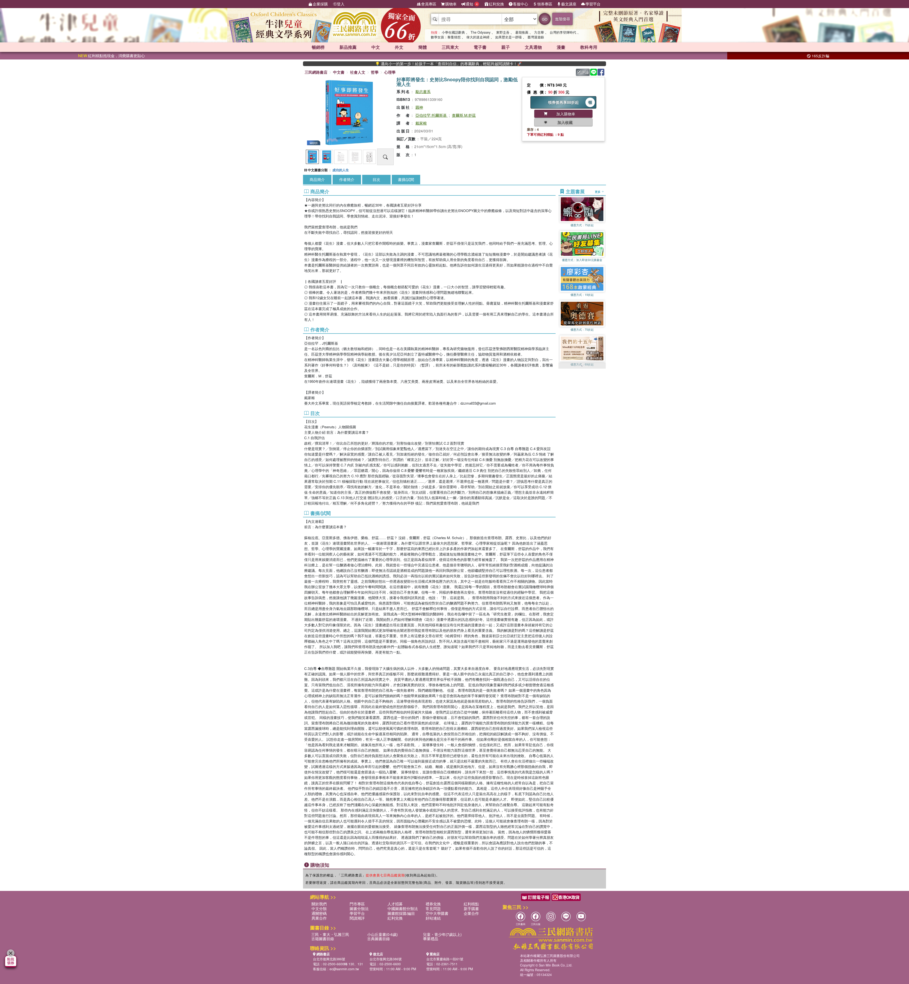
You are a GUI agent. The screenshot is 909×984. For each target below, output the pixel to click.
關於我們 (319, 904)
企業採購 (320, 4)
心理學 (390, 72)
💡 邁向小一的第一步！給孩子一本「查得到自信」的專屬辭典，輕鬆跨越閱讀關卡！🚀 (383, 63)
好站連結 (433, 918)
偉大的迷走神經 (478, 37)
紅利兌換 (496, 4)
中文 (375, 47)
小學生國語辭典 (453, 32)
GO (545, 19)
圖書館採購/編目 (401, 913)
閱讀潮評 (357, 918)
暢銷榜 (318, 47)
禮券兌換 (433, 904)
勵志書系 (423, 91)
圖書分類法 (359, 908)
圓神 (419, 107)
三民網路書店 (316, 72)
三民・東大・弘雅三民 (330, 934)
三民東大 (450, 47)
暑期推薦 (521, 32)
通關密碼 (319, 913)
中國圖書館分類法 (403, 908)
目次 (376, 179)
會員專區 (428, 4)
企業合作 (471, 913)
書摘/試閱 (406, 179)
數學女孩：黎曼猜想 (446, 37)
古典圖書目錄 (378, 938)
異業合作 (319, 918)
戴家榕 (421, 123)
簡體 (422, 47)
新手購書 (471, 908)
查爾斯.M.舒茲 (464, 115)
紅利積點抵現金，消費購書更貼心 (111, 55)
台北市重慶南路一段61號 (444, 959)
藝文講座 (568, 4)
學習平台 (593, 4)
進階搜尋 (562, 19)
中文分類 (319, 908)
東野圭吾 (502, 32)
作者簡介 (346, 179)
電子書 (480, 47)
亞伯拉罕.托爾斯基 (431, 115)
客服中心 (520, 4)
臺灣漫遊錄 (535, 37)
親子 (505, 47)
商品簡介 (317, 179)
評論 (585, 72)
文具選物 (533, 47)
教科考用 (588, 47)
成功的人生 (340, 169)
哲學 (375, 72)
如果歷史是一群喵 (508, 37)
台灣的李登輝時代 (563, 32)
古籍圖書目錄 (322, 938)
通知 (472, 4)
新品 (347, 47)
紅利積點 (471, 904)
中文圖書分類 (318, 169)
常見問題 (433, 908)
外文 (399, 47)
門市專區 (357, 904)
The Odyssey (480, 32)
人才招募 (395, 904)
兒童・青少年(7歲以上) (442, 934)
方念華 (539, 32)
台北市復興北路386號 (329, 959)
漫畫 (561, 47)
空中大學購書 (437, 913)
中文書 (338, 72)
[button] (582, 366)
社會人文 (357, 72)
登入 (340, 4)
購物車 (451, 4)
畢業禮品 (430, 938)
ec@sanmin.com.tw (344, 968)
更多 (598, 191)
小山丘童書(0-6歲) (382, 934)
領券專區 (544, 4)
